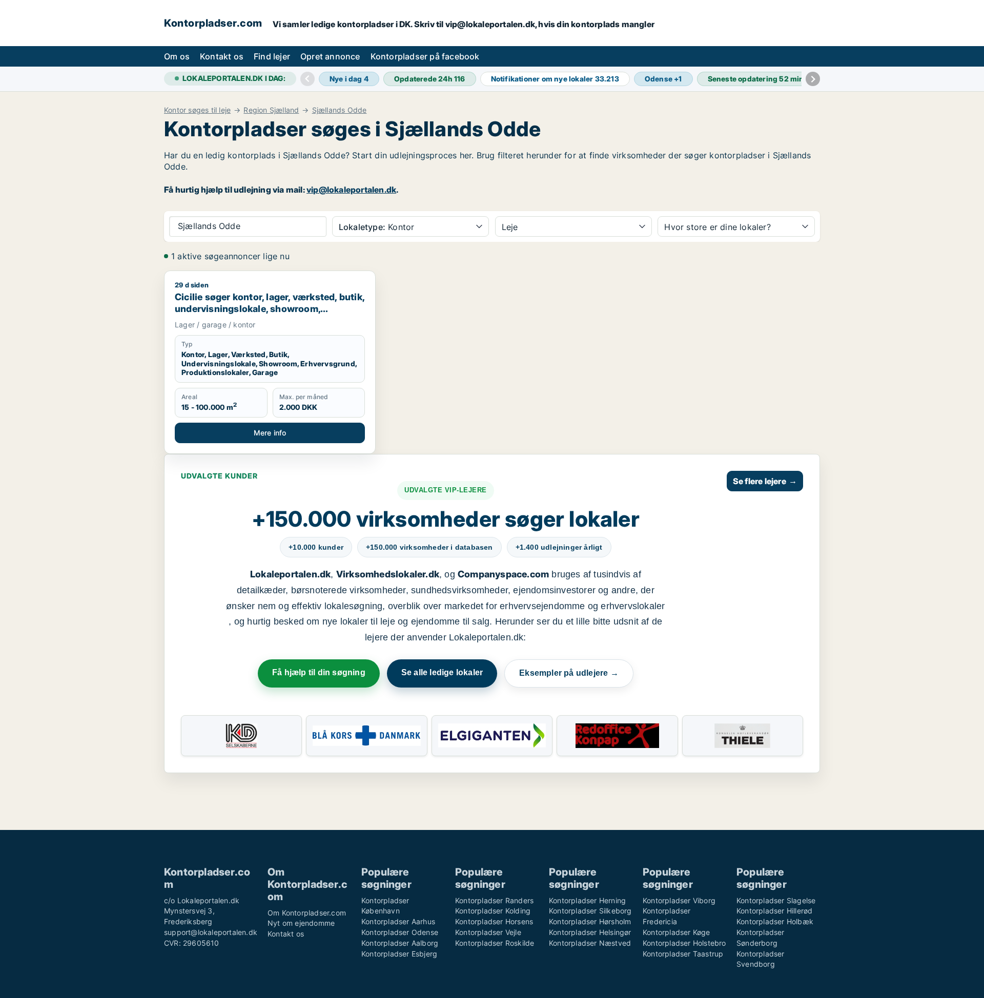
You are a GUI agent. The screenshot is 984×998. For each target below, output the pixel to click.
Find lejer (272, 56)
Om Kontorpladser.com (307, 912)
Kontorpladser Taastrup (683, 953)
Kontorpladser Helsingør (590, 932)
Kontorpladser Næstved (590, 943)
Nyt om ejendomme (301, 923)
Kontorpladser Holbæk (774, 921)
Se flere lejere (765, 481)
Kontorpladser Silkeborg (590, 910)
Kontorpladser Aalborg (399, 943)
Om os (177, 56)
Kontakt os (221, 56)
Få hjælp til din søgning (318, 672)
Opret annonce (330, 56)
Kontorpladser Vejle (488, 932)
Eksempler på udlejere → (569, 673)
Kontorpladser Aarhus (398, 921)
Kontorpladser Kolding (492, 910)
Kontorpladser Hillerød (774, 910)
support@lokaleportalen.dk (210, 932)
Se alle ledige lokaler (442, 672)
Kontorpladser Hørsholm (590, 921)
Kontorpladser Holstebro (684, 943)
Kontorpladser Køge (676, 932)
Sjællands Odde (339, 110)
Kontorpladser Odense (399, 932)
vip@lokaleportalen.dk (351, 189)
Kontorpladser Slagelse (775, 900)
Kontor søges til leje (197, 110)
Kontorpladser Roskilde (494, 943)
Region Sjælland (271, 110)
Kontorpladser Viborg (679, 900)
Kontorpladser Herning (587, 900)
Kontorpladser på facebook (425, 56)
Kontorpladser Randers (494, 900)
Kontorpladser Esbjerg (399, 953)
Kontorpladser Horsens (494, 921)
